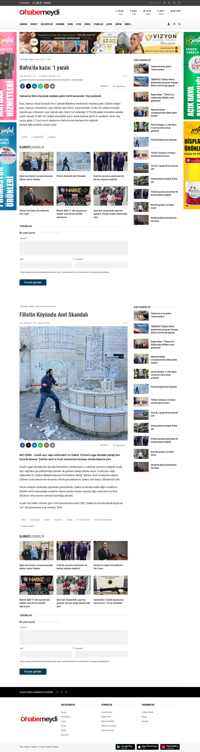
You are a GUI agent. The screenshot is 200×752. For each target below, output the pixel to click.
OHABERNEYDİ (38, 137)
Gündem (23, 24)
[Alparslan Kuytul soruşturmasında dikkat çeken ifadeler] (36, 162)
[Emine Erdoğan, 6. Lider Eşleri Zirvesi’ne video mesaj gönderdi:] (141, 131)
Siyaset (34, 24)
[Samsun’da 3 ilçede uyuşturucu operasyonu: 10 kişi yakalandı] (111, 586)
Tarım (70, 24)
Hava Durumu (106, 712)
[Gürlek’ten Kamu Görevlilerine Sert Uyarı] (36, 196)
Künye (144, 717)
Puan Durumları (107, 730)
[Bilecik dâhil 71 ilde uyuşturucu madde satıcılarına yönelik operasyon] (74, 196)
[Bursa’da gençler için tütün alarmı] (141, 211)
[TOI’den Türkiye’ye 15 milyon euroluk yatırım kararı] (141, 159)
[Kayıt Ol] (169, 24)
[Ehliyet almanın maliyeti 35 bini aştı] (141, 185)
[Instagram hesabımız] (174, 3)
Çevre (109, 24)
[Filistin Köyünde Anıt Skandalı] (74, 162)
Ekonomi (60, 24)
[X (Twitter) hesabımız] (169, 3)
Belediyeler (47, 24)
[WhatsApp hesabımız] (179, 3)
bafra (25, 137)
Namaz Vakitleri (107, 721)
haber (69, 520)
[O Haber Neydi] (39, 15)
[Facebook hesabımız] (164, 3)
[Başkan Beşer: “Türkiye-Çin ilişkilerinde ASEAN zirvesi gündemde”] (141, 101)
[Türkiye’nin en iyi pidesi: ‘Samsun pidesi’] (141, 73)
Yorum (23, 238)
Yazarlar (145, 721)
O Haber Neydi (147, 712)
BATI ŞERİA (36, 520)
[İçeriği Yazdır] (52, 86)
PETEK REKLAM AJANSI (103, 520)
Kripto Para (106, 717)
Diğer (127, 24)
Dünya (87, 24)
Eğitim (118, 24)
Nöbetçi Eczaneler (109, 726)
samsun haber (28, 526)
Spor (78, 24)
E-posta (79, 259)
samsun (52, 137)
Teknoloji (98, 24)
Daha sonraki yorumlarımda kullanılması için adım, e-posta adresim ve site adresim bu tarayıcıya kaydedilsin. (65, 272)
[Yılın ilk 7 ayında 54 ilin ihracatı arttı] (141, 172)
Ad (22, 259)
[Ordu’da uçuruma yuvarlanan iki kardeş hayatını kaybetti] (111, 162)
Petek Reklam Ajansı (48, 746)
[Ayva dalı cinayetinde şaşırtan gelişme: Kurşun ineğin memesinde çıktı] (111, 196)
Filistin (58, 520)
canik (47, 520)
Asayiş (125, 76)
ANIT (24, 520)
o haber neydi (84, 520)
